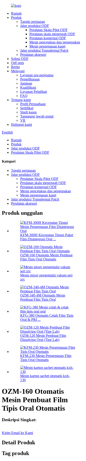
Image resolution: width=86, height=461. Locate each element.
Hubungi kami (21, 124)
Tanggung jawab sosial (36, 116)
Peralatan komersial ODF (47, 38)
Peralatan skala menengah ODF (52, 34)
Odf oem (17, 63)
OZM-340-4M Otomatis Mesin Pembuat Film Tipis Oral (42, 297)
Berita (15, 67)
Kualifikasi (28, 87)
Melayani (18, 71)
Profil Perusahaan (33, 104)
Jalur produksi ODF (34, 26)
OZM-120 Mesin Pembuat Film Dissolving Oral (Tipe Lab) (43, 338)
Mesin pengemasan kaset (47, 46)
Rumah (16, 13)
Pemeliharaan (30, 79)
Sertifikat (26, 108)
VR (22, 120)
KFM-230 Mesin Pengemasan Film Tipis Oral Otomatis (45, 358)
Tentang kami (21, 100)
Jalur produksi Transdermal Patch (44, 50)
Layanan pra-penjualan (36, 75)
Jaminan (26, 83)
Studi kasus (28, 112)
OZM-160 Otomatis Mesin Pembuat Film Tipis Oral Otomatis (46, 257)
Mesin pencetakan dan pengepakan (54, 42)
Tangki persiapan (32, 22)
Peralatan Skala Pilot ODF (48, 30)
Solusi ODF (19, 59)
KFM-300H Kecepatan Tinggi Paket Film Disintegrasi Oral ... (46, 237)
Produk (16, 17)
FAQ (24, 96)
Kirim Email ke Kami (17, 433)
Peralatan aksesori (33, 54)
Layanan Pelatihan (33, 92)
